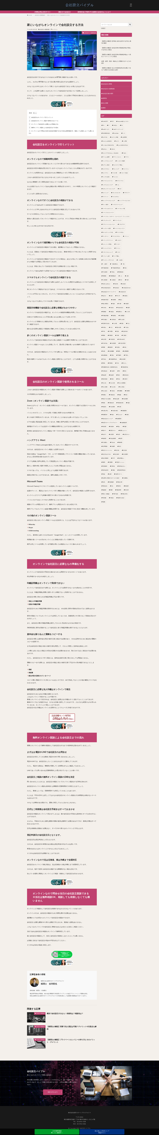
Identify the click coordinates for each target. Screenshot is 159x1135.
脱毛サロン (113, 430)
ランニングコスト (107, 248)
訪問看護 (105, 446)
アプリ (127, 157)
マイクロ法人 (120, 232)
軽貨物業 (111, 482)
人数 (127, 276)
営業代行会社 (106, 323)
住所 (111, 295)
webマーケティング (118, 129)
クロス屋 (115, 173)
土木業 (115, 323)
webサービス (106, 129)
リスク (118, 252)
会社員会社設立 (107, 287)
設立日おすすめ (107, 454)
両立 (125, 268)
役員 (104, 351)
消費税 (120, 390)
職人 (119, 426)
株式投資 (105, 379)
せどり (117, 141)
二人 (121, 276)
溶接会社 (112, 394)
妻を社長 (119, 327)
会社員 (124, 283)
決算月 (125, 379)
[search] (130, 24)
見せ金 (113, 442)
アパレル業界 (106, 157)
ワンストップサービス (108, 260)
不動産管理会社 (116, 268)
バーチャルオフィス (108, 208)
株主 (119, 375)
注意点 (113, 390)
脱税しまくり (123, 430)
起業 (110, 474)
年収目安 (112, 339)
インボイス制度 (121, 161)
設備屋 (113, 446)
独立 (126, 394)
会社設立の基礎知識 (40, 15)
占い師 (128, 311)
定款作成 (125, 331)
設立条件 (117, 454)
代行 (121, 280)
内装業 (127, 303)
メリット (126, 236)
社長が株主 (115, 410)
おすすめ (105, 137)
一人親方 (105, 264)
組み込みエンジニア (108, 418)
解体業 (120, 442)
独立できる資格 (107, 398)
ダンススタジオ (116, 192)
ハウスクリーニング (117, 204)
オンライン (55, 29)
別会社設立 (120, 307)
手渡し (127, 355)
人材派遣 (105, 280)
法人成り (113, 387)
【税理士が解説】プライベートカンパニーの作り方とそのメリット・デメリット (71, 1041)
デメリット (105, 196)
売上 (128, 323)
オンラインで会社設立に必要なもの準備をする (43, 124)
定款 (118, 331)
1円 (113, 121)
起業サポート (119, 474)
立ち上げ (120, 414)
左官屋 (104, 339)
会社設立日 (123, 291)
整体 (104, 363)
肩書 (125, 426)
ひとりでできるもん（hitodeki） (111, 153)
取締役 (114, 315)
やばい (125, 153)
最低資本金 (125, 367)
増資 (122, 323)
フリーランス (118, 220)
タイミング (105, 192)
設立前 (117, 450)
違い (112, 486)
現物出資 (111, 402)
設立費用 (125, 454)
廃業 (104, 347)
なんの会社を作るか (123, 145)
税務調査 (124, 410)
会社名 (116, 283)
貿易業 (111, 462)
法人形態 (105, 103)
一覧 (123, 264)
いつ (124, 133)
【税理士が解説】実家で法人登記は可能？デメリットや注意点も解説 (72, 1027)
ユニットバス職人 (107, 244)
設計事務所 (105, 458)
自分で (104, 434)
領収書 (104, 497)
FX (103, 125)
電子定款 (116, 494)
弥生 (125, 347)
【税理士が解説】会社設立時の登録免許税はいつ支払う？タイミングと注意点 (116, 55)
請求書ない (121, 458)
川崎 (118, 335)
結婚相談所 (124, 422)
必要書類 (126, 351)
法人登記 (122, 387)
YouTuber (116, 133)
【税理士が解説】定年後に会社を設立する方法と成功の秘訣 (116, 42)
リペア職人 (116, 256)
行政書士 (105, 442)
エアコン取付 (106, 165)
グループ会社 (124, 173)
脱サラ (104, 430)
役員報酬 (111, 351)
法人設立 (105, 390)
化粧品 (112, 311)
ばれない (105, 149)
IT (108, 125)
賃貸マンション (120, 462)
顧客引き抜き (121, 497)
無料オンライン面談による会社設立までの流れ (43, 127)
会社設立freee (126, 287)
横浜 (112, 379)
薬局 (121, 438)
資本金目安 (105, 470)
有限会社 (105, 371)
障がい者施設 (106, 494)
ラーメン (118, 248)
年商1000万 (122, 339)
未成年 (113, 371)
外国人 (104, 327)
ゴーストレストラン (108, 180)
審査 (104, 335)
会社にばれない (107, 283)
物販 (120, 394)
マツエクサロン (116, 236)
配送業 (127, 486)
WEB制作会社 (106, 133)
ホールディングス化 (108, 232)
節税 (127, 414)
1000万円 (105, 121)
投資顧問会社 (113, 359)
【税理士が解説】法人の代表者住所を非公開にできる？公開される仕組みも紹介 (116, 69)
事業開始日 (113, 276)
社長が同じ (105, 410)
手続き (104, 359)
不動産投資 (105, 268)
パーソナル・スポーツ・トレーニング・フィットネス (116, 216)
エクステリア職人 (118, 165)
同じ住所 (122, 319)
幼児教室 (113, 343)
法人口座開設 (122, 383)
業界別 (105, 98)
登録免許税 (120, 402)
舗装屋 (104, 438)
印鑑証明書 (105, 315)
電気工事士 (125, 494)
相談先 (104, 406)
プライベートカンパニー (109, 224)
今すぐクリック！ (53, 1092)
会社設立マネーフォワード (109, 291)
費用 (104, 108)
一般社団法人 (114, 264)
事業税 (104, 276)
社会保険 (112, 406)
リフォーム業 (106, 256)
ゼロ (120, 188)
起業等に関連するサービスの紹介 (111, 478)
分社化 (104, 307)
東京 (125, 371)
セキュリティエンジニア (109, 188)
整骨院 (111, 363)
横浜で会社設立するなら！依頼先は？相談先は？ (65, 1013)
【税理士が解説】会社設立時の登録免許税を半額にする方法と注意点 (116, 48)
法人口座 (112, 383)
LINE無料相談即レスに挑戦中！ (57, 1132)
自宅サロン (127, 434)
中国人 (113, 272)
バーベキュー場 (121, 208)
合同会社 (113, 319)
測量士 (104, 394)
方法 (118, 363)
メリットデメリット (108, 240)
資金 (104, 474)
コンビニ (116, 176)
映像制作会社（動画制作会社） (110, 367)
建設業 (111, 347)
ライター (118, 244)
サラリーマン (120, 180)
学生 (104, 331)
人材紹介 (113, 280)
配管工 (119, 486)
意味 (112, 355)
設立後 (125, 450)
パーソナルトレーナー (108, 212)
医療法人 (120, 311)
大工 (111, 327)
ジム (118, 184)
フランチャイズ (107, 220)
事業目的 (121, 272)
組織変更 (119, 418)
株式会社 (126, 375)
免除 (114, 303)
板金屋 (104, 375)
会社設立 (103, 28)
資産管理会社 (122, 470)
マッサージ (105, 236)
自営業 (112, 434)
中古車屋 (105, 272)
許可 (114, 458)
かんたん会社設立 (107, 141)
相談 (128, 402)
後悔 (119, 351)
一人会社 (120, 260)
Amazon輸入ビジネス (123, 121)
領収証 (112, 497)
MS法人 (115, 125)
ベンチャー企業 (107, 228)
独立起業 (117, 398)
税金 (112, 414)
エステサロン (106, 169)
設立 (120, 446)
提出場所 (123, 359)
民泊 (119, 379)
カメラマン (105, 173)
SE (122, 125)
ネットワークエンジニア (109, 200)
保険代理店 (105, 299)
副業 (128, 307)
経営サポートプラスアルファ (110, 422)
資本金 (113, 466)
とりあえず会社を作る (108, 145)
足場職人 (126, 478)
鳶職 (104, 502)
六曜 (120, 303)
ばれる (113, 149)
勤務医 (104, 311)
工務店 (124, 335)
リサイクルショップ (108, 252)
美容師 (112, 426)
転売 (104, 482)
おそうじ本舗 (114, 137)
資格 (114, 470)
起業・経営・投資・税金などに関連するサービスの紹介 (116, 62)
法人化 (104, 383)
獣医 (104, 402)
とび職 (125, 141)
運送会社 (105, 486)
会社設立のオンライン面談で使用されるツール (43, 121)
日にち (124, 363)
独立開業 (125, 398)
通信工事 (120, 482)
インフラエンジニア (108, 161)
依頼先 (125, 295)
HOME (30, 15)
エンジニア (116, 169)
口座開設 (122, 315)
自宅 (119, 434)
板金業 (112, 375)
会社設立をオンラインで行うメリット (41, 117)
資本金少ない (122, 466)
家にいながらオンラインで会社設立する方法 (58, 15)
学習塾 (111, 331)
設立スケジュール (107, 450)
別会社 (112, 307)
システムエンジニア (108, 184)
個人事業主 (105, 303)
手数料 (119, 355)
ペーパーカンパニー (120, 228)
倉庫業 (114, 299)
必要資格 (105, 355)
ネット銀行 (105, 204)
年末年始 (105, 343)
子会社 (127, 327)
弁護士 (118, 347)
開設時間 (119, 490)
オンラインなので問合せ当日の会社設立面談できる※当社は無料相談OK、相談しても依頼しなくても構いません (61, 132)
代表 (127, 280)
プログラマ (122, 224)
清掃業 (128, 390)
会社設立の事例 (107, 84)
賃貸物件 (105, 466)
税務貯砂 (105, 414)
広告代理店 (123, 343)
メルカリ (119, 240)
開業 (111, 490)
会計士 (104, 295)
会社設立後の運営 (108, 93)
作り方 (118, 295)
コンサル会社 (106, 176)
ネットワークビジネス (124, 200)
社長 (120, 406)
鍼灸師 (104, 490)
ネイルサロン (116, 196)
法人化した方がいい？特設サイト (102, 1132)
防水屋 (127, 490)
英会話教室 (113, 438)
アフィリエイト (117, 157)
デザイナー (127, 192)
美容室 (104, 426)
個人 (121, 299)
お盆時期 (124, 137)
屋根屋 (111, 335)
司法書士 (105, 319)
